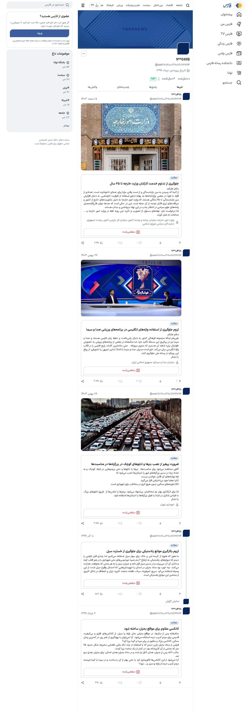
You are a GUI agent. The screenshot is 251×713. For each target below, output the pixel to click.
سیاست (146, 5)
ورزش (120, 5)
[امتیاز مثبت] (179, 242)
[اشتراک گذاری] (82, 242)
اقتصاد (169, 5)
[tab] (180, 87)
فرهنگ (110, 5)
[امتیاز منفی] (160, 242)
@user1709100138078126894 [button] (165, 99)
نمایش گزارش (172, 601)
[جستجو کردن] (188, 5)
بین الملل (158, 5)
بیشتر (66, 126)
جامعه (179, 5)
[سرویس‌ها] (83, 5)
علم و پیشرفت (133, 5)
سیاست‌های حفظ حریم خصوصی (26, 40)
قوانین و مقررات (63, 43)
